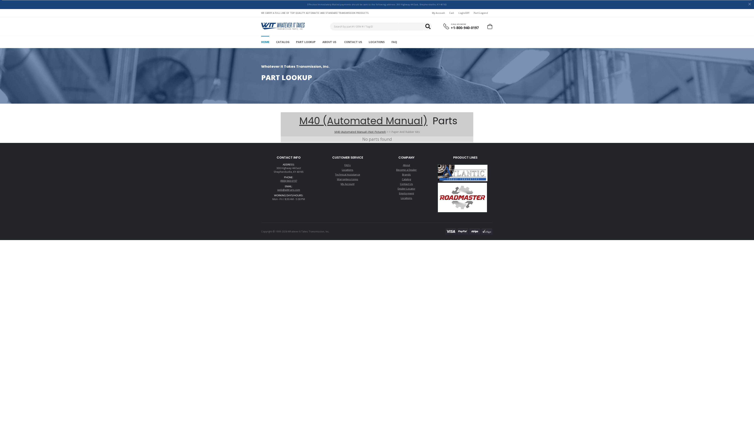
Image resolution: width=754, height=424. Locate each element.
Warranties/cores (347, 179)
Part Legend (481, 12)
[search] (428, 26)
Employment (406, 193)
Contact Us (353, 42)
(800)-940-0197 (288, 181)
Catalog (282, 42)
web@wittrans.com (288, 190)
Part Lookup (305, 42)
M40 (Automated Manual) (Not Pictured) (360, 132)
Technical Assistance (347, 174)
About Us (329, 42)
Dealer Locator (406, 188)
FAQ (394, 42)
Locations (377, 42)
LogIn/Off (463, 12)
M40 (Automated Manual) (363, 121)
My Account (438, 12)
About (406, 165)
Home (265, 42)
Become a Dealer (406, 170)
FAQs (347, 165)
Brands (406, 174)
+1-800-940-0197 (465, 28)
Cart (451, 12)
